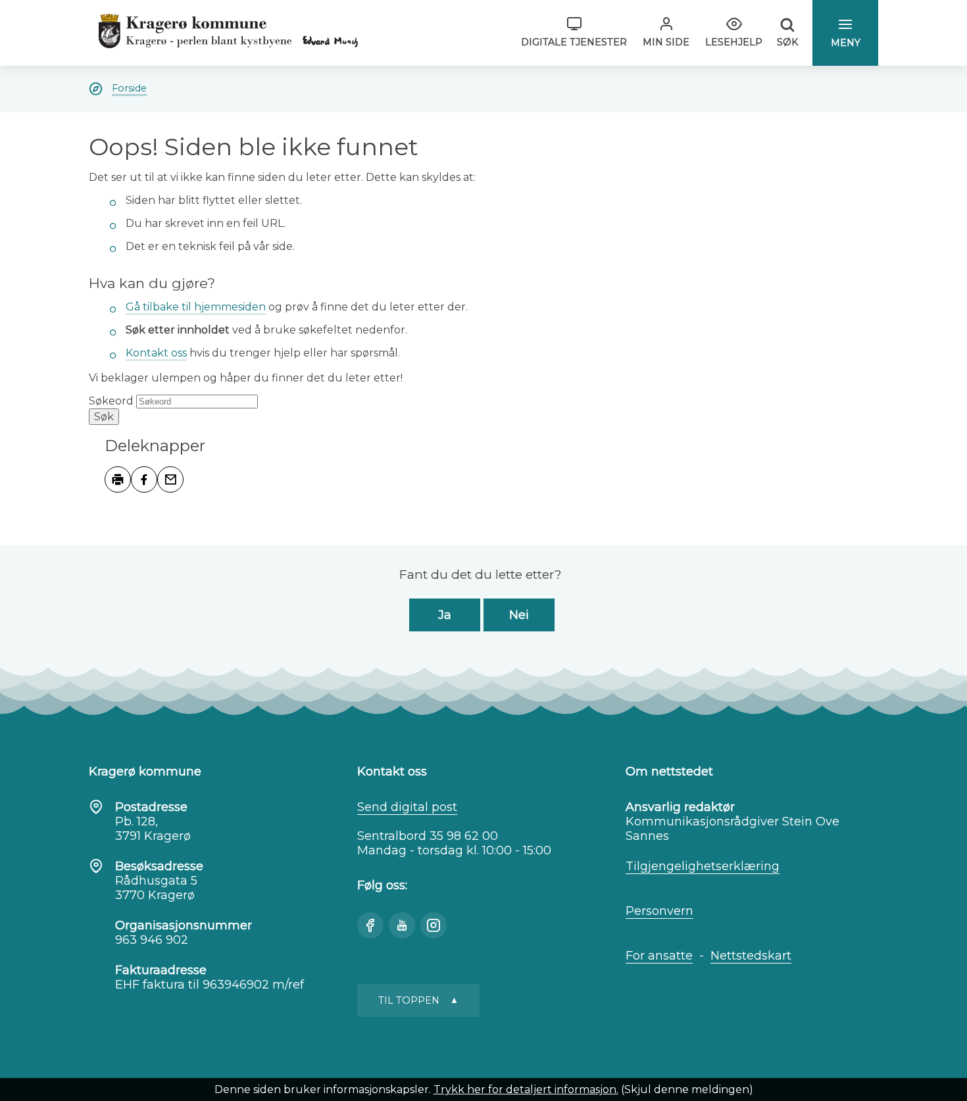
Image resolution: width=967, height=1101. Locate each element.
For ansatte (659, 955)
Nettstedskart (750, 955)
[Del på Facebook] (144, 479)
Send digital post (407, 807)
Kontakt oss (156, 353)
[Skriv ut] (118, 479)
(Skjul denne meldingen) (687, 1089)
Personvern (659, 911)
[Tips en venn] (170, 479)
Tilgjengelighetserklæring (703, 866)
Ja (444, 615)
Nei (519, 615)
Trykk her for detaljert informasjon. (526, 1089)
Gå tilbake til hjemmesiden (196, 307)
